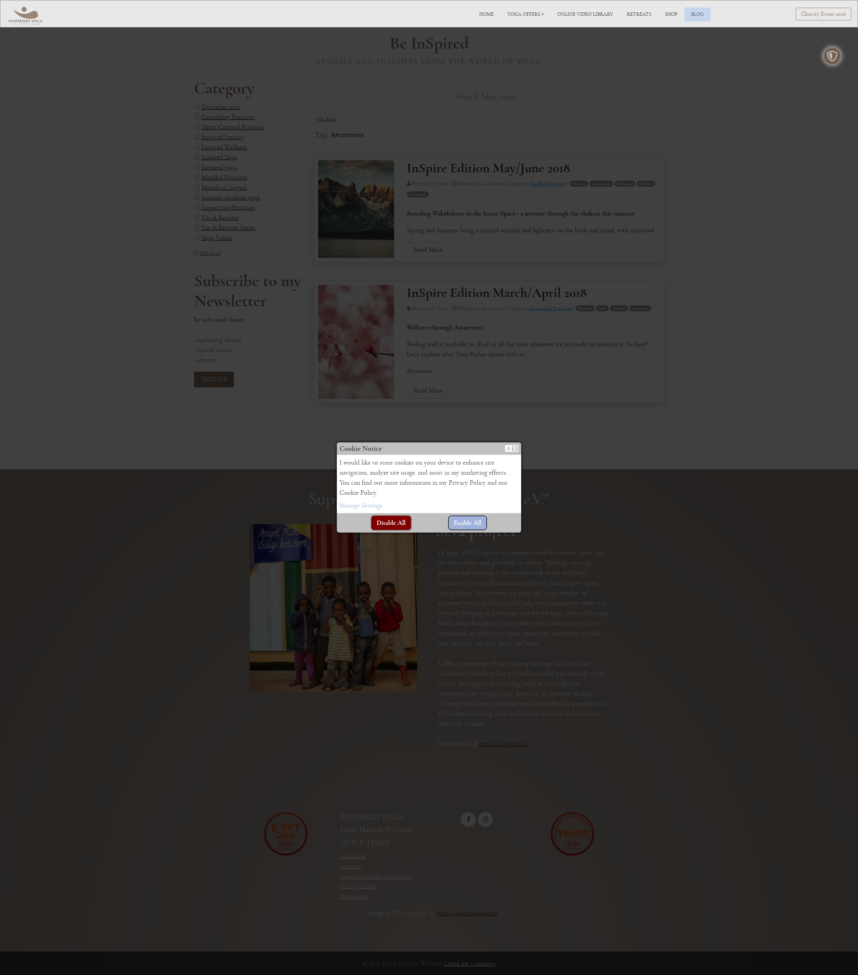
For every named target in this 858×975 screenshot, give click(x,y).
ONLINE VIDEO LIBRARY (585, 14)
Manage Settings (361, 505)
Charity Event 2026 (823, 14)
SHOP (671, 14)
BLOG (697, 14)
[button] (511, 448)
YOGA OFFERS (523, 14)
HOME (486, 14)
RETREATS (639, 14)
